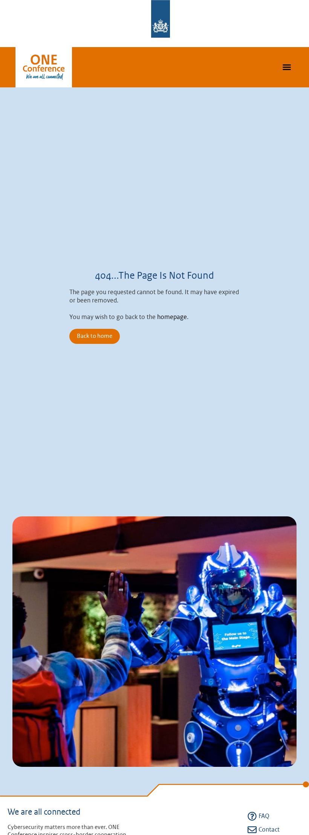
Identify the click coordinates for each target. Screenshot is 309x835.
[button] (287, 67)
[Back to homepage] (43, 67)
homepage (172, 317)
